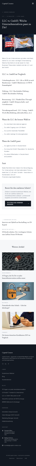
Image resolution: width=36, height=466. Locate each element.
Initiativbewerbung (7, 421)
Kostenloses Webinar (8, 373)
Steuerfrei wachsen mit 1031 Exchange (13, 399)
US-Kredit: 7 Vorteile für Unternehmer (13, 392)
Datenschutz (20, 458)
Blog (3, 376)
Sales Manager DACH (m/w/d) (10, 415)
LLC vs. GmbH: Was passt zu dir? (11, 395)
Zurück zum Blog (9, 12)
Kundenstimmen (6, 379)
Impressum (11, 458)
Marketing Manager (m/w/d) (10, 418)
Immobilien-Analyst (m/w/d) (10, 412)
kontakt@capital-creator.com (12, 445)
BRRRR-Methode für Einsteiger (11, 402)
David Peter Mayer (23, 356)
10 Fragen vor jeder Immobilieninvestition (14, 389)
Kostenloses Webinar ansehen (15, 203)
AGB (26, 458)
